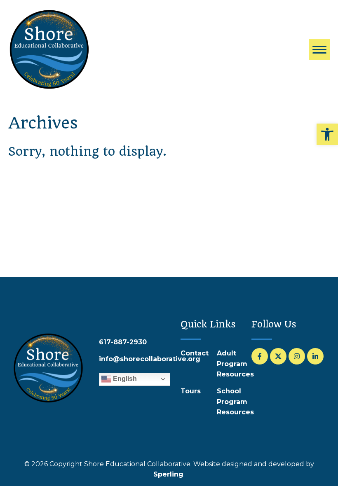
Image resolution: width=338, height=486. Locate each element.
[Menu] (319, 49)
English (124, 378)
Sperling (168, 474)
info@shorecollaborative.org (149, 359)
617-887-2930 (123, 342)
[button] (327, 134)
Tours (191, 391)
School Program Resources (235, 401)
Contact (195, 353)
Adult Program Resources (235, 363)
